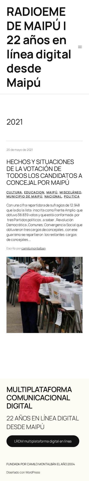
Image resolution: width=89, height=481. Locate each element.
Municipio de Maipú (24, 196)
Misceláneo (70, 192)
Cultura (14, 192)
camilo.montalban (33, 248)
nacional (53, 196)
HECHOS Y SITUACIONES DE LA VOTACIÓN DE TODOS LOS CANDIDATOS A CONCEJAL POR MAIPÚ (44, 172)
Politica (71, 196)
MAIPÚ (51, 192)
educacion (34, 192)
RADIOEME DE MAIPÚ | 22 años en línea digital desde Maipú (38, 46)
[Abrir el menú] (80, 47)
